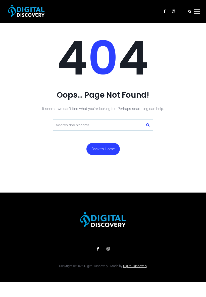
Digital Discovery (135, 266)
